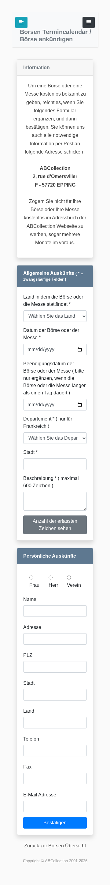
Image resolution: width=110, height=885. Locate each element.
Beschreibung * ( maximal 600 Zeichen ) (51, 482)
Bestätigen (55, 822)
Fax (27, 766)
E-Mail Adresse (39, 794)
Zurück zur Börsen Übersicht (55, 845)
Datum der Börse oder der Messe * (51, 334)
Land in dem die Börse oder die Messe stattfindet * (53, 300)
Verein (74, 585)
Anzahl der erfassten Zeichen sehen (55, 525)
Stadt (29, 683)
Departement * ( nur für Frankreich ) (47, 422)
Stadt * (30, 452)
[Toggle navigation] (88, 22)
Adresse (32, 627)
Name (29, 599)
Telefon (31, 738)
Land (28, 711)
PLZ (27, 655)
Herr (53, 585)
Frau (34, 585)
